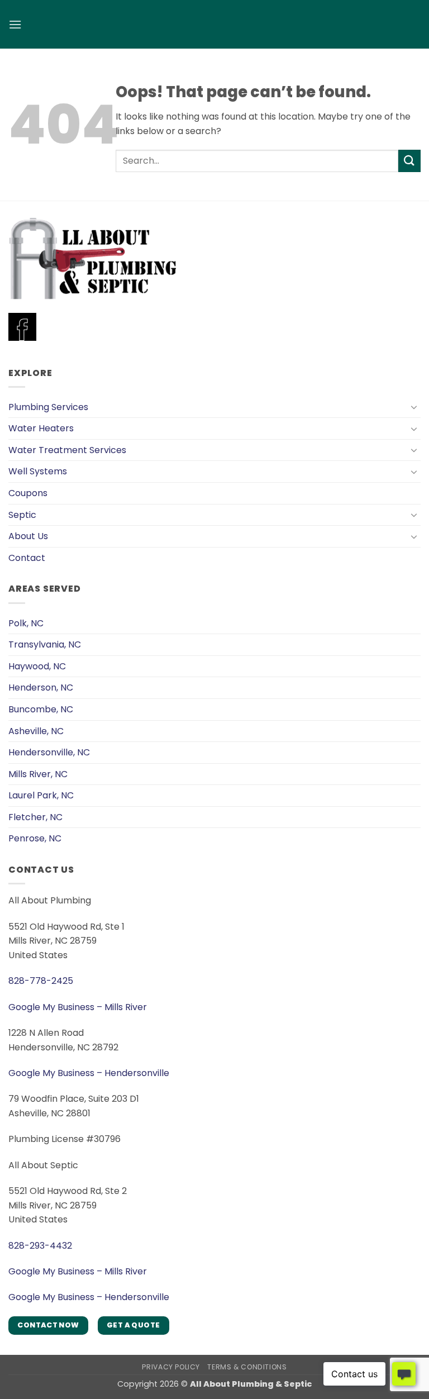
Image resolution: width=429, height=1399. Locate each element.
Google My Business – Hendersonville (88, 1073)
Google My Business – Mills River (77, 1007)
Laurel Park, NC (41, 795)
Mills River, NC (38, 774)
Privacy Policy (171, 1367)
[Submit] (409, 161)
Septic (22, 514)
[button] (15, 24)
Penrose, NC (34, 838)
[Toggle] (414, 406)
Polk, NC (26, 623)
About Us (28, 536)
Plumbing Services (48, 407)
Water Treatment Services (67, 450)
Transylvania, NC (44, 644)
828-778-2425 (40, 980)
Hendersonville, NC (49, 752)
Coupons (27, 493)
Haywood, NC (37, 666)
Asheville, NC (36, 731)
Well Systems (37, 471)
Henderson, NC (40, 687)
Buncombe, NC (40, 709)
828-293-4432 (40, 1245)
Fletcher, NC (35, 817)
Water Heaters (41, 428)
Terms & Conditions (247, 1367)
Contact (26, 557)
